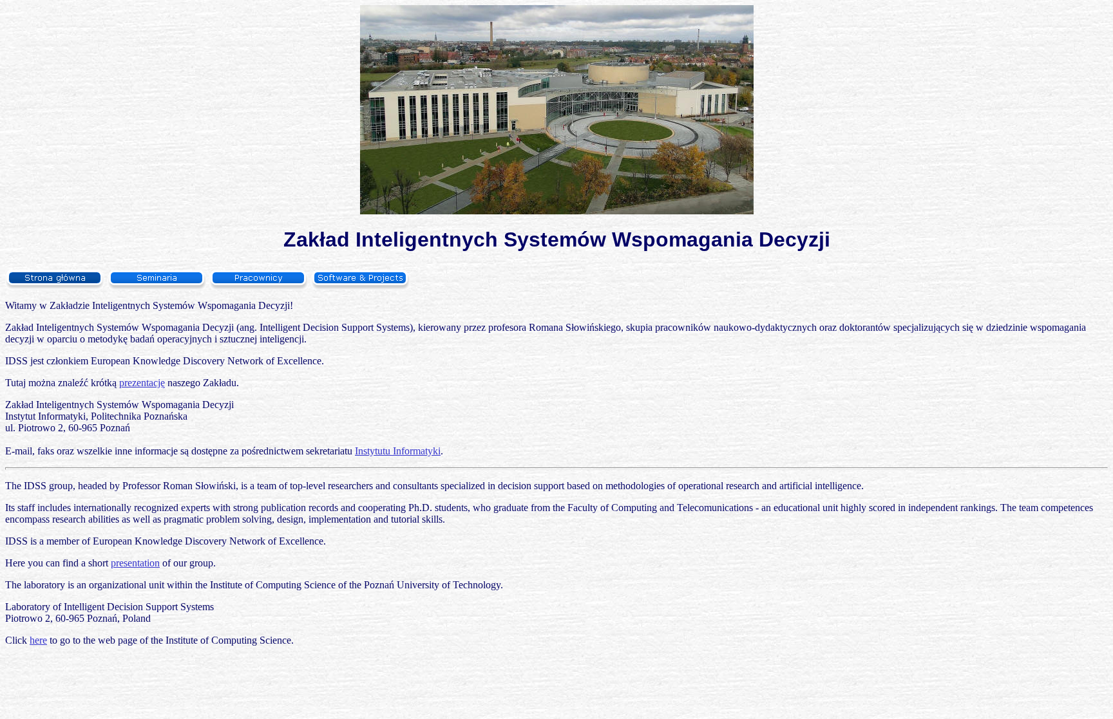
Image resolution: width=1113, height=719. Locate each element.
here (38, 640)
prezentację (142, 382)
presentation (135, 562)
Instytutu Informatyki (398, 450)
